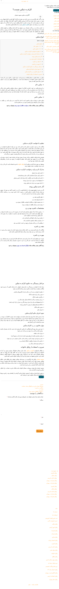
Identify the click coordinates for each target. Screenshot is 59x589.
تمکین (25, 5)
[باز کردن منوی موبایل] (57, 1)
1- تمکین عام (37, 46)
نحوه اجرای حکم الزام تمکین (33, 69)
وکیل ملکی (54, 475)
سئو (29, 584)
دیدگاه (41, 400)
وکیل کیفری (54, 473)
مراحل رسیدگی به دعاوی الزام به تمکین (33, 66)
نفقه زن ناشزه (37, 61)
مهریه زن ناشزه (36, 64)
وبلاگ (55, 4)
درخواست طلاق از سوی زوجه (22, 105)
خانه (57, 4)
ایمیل (41, 424)
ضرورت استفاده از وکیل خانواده (35, 74)
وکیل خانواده (21, 5)
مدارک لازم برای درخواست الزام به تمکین (30, 54)
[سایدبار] (57, 587)
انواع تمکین (39, 43)
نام (42, 417)
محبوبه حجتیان (40, 359)
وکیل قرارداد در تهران (51, 483)
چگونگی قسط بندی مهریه (23, 245)
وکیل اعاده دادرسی (52, 478)
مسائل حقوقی (33, 375)
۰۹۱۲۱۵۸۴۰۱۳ (24, 1)
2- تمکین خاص (37, 48)
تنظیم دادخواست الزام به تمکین (33, 51)
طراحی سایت (35, 584)
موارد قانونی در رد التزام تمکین (33, 71)
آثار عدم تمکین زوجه (37, 56)
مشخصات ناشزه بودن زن (36, 59)
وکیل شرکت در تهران (51, 480)
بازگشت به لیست (39, 388)
